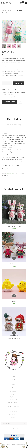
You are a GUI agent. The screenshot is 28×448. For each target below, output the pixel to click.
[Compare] (20, 102)
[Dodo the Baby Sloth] (14, 321)
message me (9, 173)
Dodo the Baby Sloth (14, 339)
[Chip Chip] (14, 284)
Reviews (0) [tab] (14, 124)
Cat (13, 90)
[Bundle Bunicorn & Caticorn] (14, 209)
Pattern (17, 90)
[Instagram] (17, 428)
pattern (23, 92)
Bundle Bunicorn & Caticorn (14, 226)
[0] (21, 3)
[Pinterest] (13, 428)
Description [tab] (14, 119)
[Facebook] (10, 428)
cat (9, 92)
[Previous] (3, 13)
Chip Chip (14, 301)
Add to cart (19, 83)
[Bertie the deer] (14, 247)
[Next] (6, 13)
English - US (13, 92)
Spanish (4, 94)
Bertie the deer (14, 264)
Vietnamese (10, 94)
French (18, 92)
